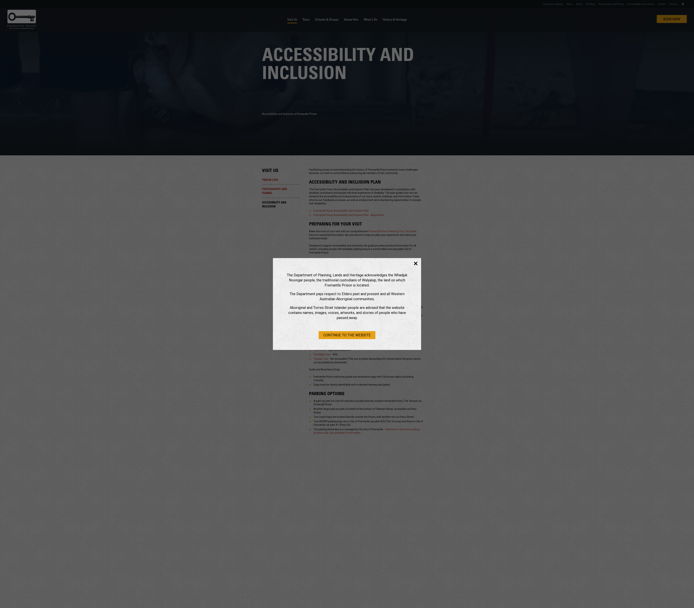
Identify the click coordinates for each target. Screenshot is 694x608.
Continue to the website (347, 335)
